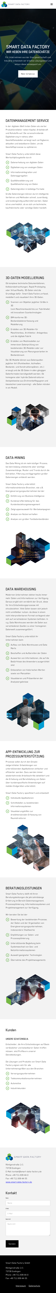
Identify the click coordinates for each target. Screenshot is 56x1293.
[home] (15, 4)
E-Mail (7, 1208)
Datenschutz (34, 1286)
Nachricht (8, 1219)
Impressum (21, 1286)
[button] (51, 4)
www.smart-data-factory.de (19, 1182)
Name (7, 1198)
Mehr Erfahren (28, 74)
